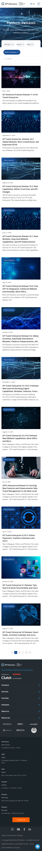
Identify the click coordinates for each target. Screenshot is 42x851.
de (34, 4)
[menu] (39, 3)
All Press (9, 44)
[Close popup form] (38, 802)
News (30, 44)
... (22, 652)
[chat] (37, 846)
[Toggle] (39, 685)
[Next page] (29, 652)
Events (20, 44)
